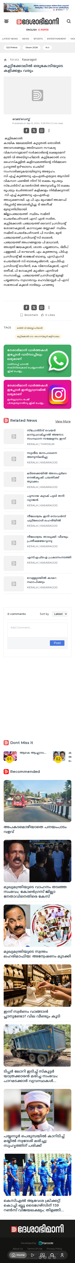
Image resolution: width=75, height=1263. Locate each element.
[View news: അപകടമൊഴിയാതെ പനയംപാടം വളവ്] (37, 801)
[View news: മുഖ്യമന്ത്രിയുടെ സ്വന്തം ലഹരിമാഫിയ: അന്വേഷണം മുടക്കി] (37, 926)
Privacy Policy (54, 1248)
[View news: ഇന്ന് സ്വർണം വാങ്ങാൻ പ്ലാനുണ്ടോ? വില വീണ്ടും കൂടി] (37, 985)
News (25, 38)
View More (63, 421)
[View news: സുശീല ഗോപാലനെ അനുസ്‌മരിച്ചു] (14, 459)
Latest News (10, 38)
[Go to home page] (38, 21)
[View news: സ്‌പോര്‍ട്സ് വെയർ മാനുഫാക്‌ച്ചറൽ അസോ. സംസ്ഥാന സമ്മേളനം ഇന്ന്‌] (14, 436)
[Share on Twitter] (34, 130)
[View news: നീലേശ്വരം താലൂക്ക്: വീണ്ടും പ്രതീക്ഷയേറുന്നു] (14, 542)
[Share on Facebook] (26, 130)
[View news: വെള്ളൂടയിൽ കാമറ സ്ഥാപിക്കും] (14, 584)
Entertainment (56, 38)
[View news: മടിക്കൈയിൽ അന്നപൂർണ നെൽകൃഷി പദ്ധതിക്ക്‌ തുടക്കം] (14, 479)
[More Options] (49, 130)
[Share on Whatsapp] (41, 130)
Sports (38, 38)
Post (57, 643)
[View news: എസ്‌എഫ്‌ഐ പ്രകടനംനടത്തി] (14, 563)
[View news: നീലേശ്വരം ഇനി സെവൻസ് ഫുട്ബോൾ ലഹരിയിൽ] (14, 522)
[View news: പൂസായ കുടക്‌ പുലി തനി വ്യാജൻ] (14, 502)
